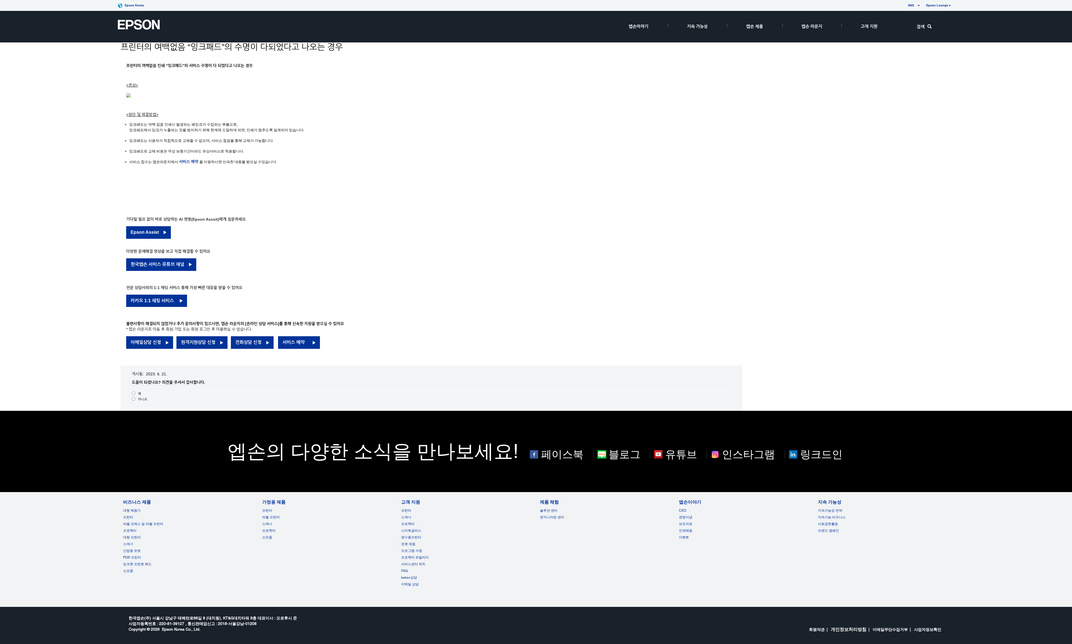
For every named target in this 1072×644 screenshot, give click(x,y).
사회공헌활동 (828, 524)
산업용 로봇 (132, 551)
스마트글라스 (411, 531)
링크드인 (821, 454)
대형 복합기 (132, 510)
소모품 (128, 571)
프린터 (128, 517)
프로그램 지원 (411, 551)
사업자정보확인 (927, 629)
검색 (921, 26)
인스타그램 (748, 454)
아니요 (142, 399)
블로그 (624, 454)
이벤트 (684, 537)
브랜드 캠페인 (828, 531)
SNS (904, 5)
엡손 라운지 (811, 26)
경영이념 (685, 517)
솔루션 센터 (548, 510)
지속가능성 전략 (830, 510)
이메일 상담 (410, 584)
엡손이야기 (638, 26)
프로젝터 (130, 531)
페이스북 (562, 454)
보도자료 (685, 524)
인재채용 (685, 531)
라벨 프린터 (271, 517)
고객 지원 (869, 26)
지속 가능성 (697, 26)
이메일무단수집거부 (890, 629)
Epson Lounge (937, 5)
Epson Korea (134, 5)
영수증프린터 (411, 537)
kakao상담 (409, 577)
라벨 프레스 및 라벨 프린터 (143, 524)
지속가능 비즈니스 (832, 517)
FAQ (404, 571)
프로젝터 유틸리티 (415, 557)
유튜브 (681, 454)
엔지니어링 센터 (552, 517)
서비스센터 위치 (413, 564)
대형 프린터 (132, 537)
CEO (682, 510)
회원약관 (817, 629)
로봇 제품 (408, 544)
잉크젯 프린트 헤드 (137, 564)
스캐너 (128, 544)
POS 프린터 (132, 557)
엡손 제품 (754, 26)
